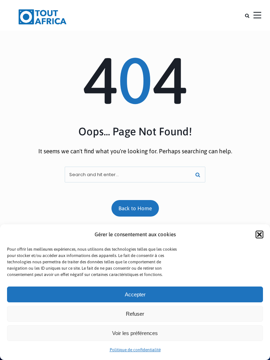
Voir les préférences (135, 333)
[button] (259, 234)
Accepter (135, 294)
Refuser (135, 314)
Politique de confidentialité (135, 349)
